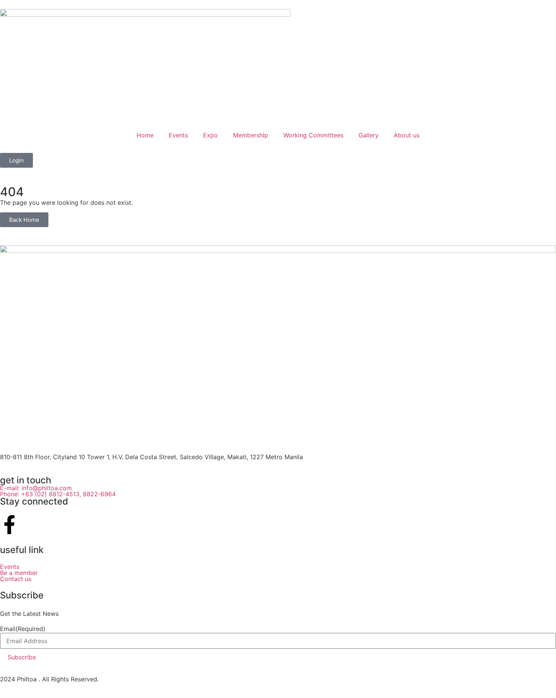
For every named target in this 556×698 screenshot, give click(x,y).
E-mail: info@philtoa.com (36, 488)
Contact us (15, 579)
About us (406, 135)
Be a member (19, 572)
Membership (250, 135)
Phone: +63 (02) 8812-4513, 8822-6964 (59, 494)
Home (145, 135)
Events (178, 135)
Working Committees (313, 135)
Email (22, 629)
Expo (210, 135)
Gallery (369, 135)
